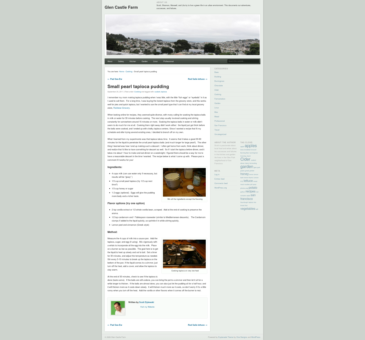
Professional (168, 61)
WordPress (255, 337)
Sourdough (244, 202)
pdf (251, 184)
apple (242, 146)
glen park (257, 167)
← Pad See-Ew (115, 78)
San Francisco (220, 125)
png (247, 188)
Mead (216, 116)
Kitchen (133, 61)
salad (248, 195)
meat (242, 184)
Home (121, 71)
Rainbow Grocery (121, 107)
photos (242, 188)
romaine (243, 195)
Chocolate (218, 85)
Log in (216, 174)
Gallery (121, 61)
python (242, 192)
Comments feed (221, 183)
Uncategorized (220, 134)
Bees (216, 72)
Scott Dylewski (146, 302)
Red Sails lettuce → (197, 78)
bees (242, 150)
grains (242, 171)
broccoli (253, 150)
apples (251, 145)
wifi (257, 209)
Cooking (129, 71)
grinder (252, 171)
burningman (254, 153)
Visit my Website (147, 306)
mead (255, 181)
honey (244, 173)
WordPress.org (220, 187)
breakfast (247, 150)
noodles (247, 184)
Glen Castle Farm (121, 7)
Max (216, 112)
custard (157, 91)
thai (246, 205)
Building (217, 76)
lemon (251, 174)
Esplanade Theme (225, 337)
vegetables (247, 208)
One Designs (241, 337)
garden (246, 166)
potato (253, 187)
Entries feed (219, 178)
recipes (251, 191)
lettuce (248, 180)
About (110, 61)
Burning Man (244, 153)
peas (254, 184)
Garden (145, 61)
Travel (216, 129)
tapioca (164, 91)
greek (247, 171)
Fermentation (219, 98)
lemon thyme (248, 177)
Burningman (219, 81)
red (257, 192)
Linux (155, 61)
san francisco (248, 197)
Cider (216, 90)
